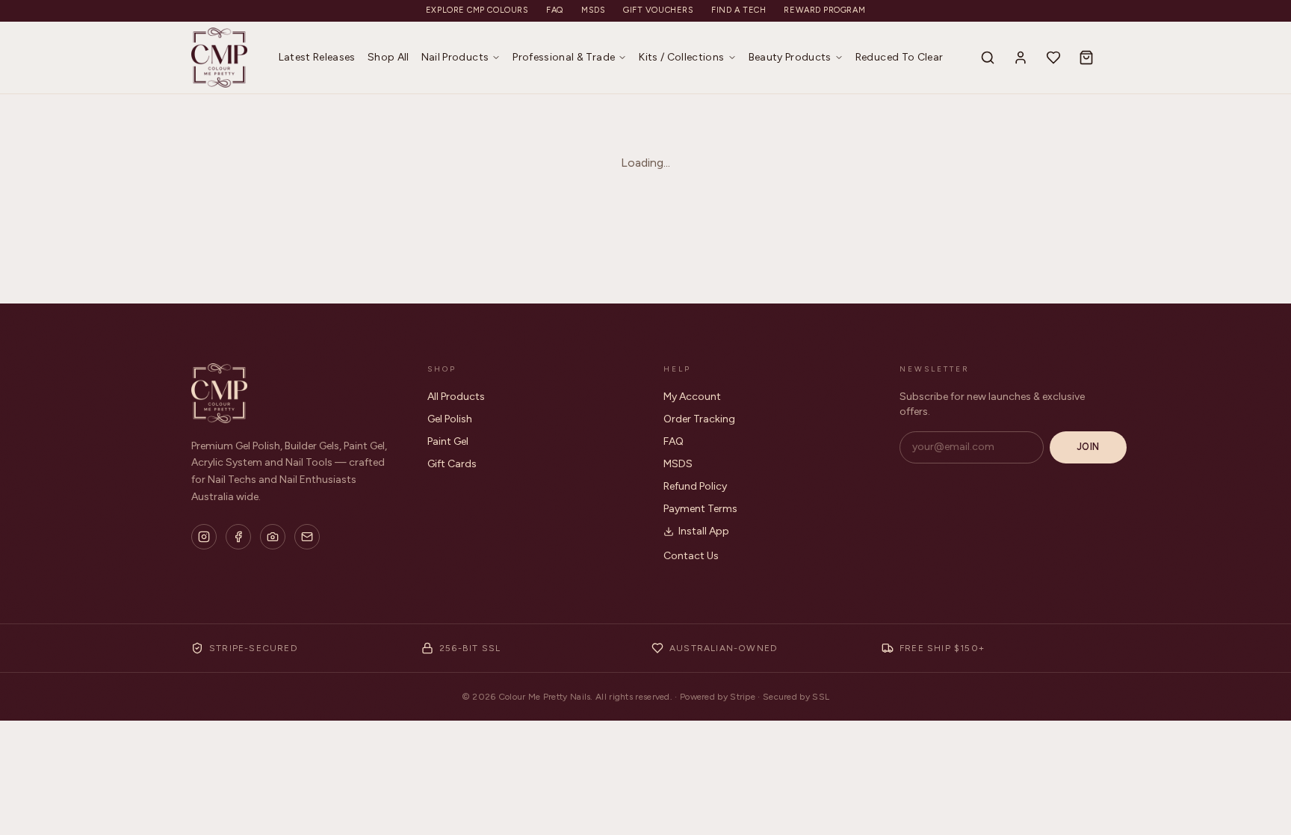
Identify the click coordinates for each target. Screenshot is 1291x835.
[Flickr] (272, 536)
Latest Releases (317, 57)
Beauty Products (790, 57)
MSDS (593, 10)
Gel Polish (449, 419)
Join (1088, 446)
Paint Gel (447, 441)
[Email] (307, 536)
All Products (456, 396)
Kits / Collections (681, 57)
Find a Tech (738, 10)
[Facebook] (238, 536)
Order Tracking (699, 419)
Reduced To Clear (899, 57)
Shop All (388, 57)
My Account (692, 396)
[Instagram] (204, 536)
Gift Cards (452, 463)
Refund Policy (695, 486)
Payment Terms (700, 508)
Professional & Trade (564, 57)
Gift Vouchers (658, 10)
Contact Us (691, 555)
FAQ (554, 10)
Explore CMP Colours (477, 10)
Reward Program (824, 10)
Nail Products (455, 57)
